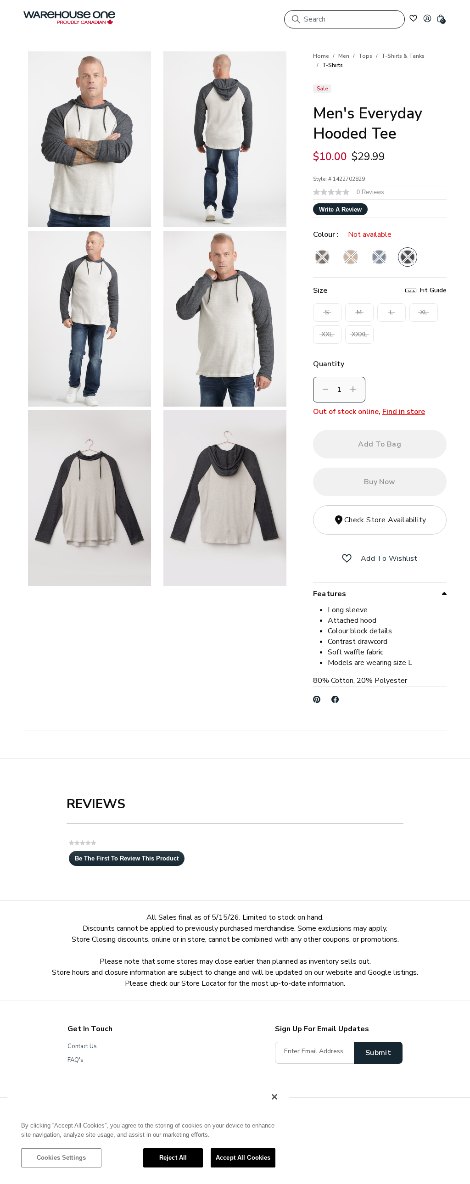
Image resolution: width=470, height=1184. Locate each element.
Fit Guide (433, 290)
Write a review (340, 209)
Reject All (173, 1157)
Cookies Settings (61, 1157)
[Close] (274, 1097)
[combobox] (344, 19)
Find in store (403, 412)
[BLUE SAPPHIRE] (379, 257)
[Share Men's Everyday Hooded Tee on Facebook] (335, 699)
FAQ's (75, 1060)
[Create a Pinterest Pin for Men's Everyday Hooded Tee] (317, 699)
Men (343, 56)
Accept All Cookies (243, 1157)
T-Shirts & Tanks (403, 56)
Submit (378, 1053)
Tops (365, 56)
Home (321, 56)
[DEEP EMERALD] (322, 257)
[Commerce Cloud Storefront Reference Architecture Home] (69, 18)
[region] (148, 1132)
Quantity (328, 364)
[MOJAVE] (350, 257)
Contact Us (82, 1046)
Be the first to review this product (130, 860)
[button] (427, 18)
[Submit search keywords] (296, 19)
